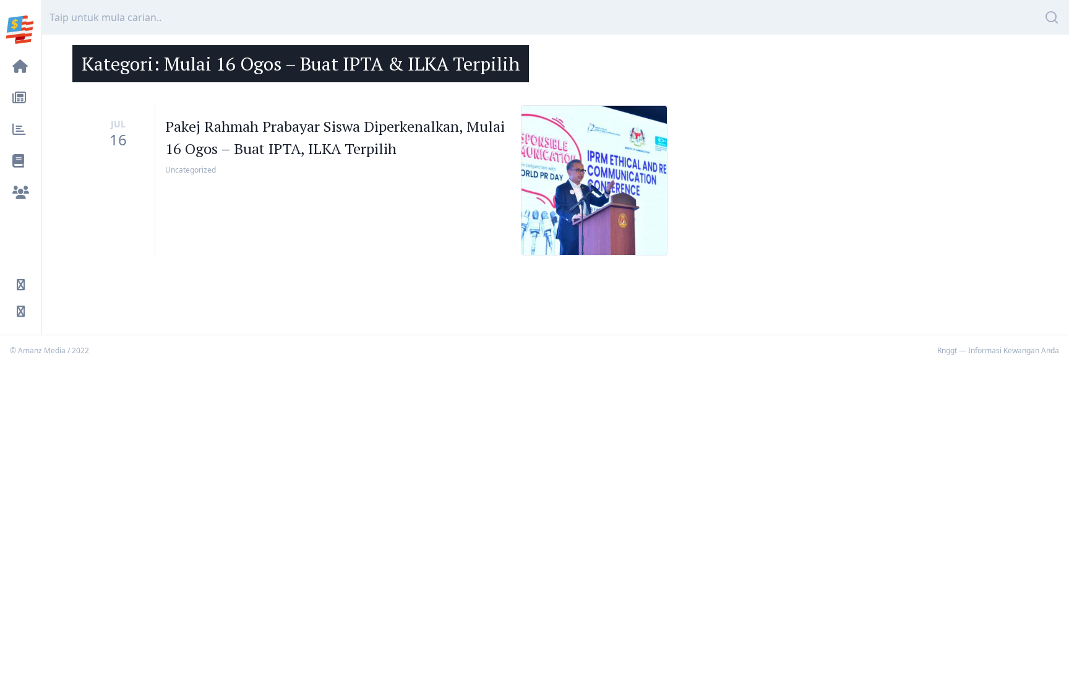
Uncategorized (190, 170)
